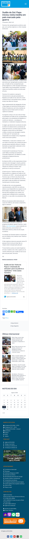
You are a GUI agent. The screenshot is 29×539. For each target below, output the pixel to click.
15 (24, 402)
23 (4, 407)
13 (18, 402)
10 (7, 402)
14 (21, 402)
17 (7, 404)
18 (11, 404)
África (6, 318)
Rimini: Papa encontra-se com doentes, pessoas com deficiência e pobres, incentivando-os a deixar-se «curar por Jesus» (19, 349)
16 (4, 404)
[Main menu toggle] (26, 4)
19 (14, 404)
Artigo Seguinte (14, 326)
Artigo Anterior (14, 323)
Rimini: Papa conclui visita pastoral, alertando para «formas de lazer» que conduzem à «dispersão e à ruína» (18, 340)
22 (25, 404)
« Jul (3, 412)
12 (14, 402)
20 (18, 404)
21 (21, 404)
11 (11, 402)
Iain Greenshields (11, 226)
